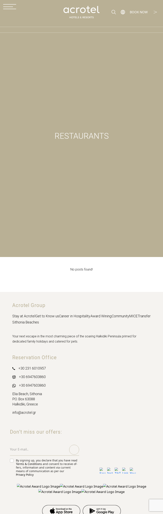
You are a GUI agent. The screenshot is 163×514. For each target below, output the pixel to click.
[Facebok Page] (103, 471)
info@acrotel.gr (24, 412)
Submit (74, 450)
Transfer (144, 316)
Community (120, 316)
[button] (123, 12)
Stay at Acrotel (23, 316)
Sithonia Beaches (25, 322)
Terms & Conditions (29, 464)
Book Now (139, 12)
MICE (133, 316)
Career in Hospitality (74, 316)
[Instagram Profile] (110, 471)
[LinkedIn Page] (125, 471)
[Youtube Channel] (133, 471)
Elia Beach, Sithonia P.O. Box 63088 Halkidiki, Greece (27, 399)
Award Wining (101, 316)
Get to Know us (47, 316)
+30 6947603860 (32, 377)
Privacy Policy (25, 474)
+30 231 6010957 (32, 368)
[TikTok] (118, 471)
